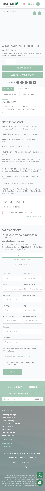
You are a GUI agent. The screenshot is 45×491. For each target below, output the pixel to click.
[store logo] (10, 4)
